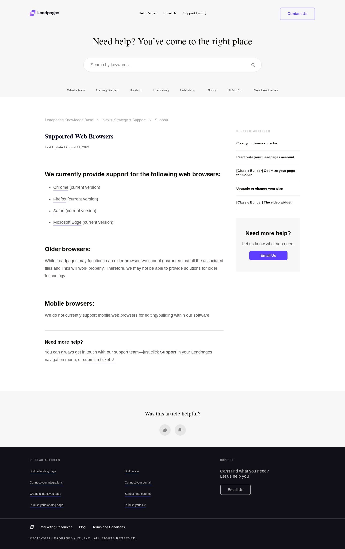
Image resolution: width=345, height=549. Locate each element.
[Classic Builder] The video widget (263, 202)
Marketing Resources (56, 527)
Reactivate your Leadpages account (265, 157)
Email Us (268, 255)
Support (161, 120)
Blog (82, 527)
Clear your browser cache (256, 143)
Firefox (59, 199)
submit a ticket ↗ (99, 359)
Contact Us (297, 14)
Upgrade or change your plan (259, 188)
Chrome (60, 187)
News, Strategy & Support (124, 120)
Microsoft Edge (67, 222)
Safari (58, 210)
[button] (165, 430)
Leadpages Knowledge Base (69, 120)
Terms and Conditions (108, 527)
